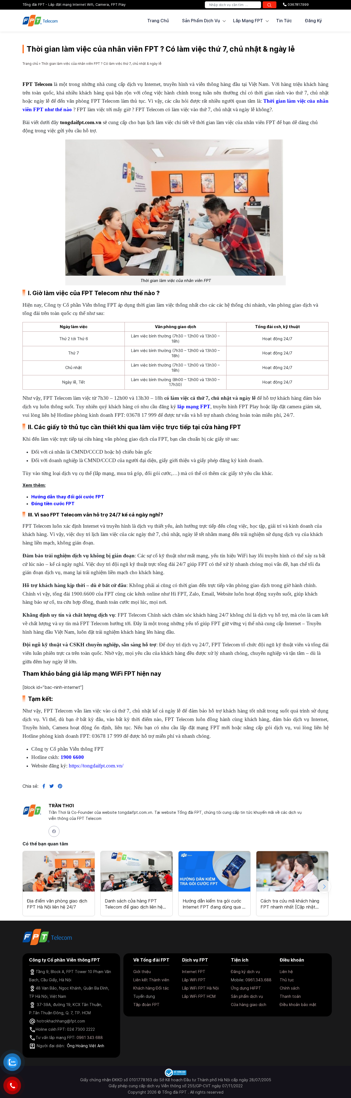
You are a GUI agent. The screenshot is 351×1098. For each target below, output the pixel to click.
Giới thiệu (142, 971)
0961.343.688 (258, 979)
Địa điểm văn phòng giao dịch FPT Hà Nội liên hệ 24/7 (57, 904)
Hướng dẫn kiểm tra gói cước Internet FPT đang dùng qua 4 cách (214, 904)
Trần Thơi (61, 805)
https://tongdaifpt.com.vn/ (96, 766)
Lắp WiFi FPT (194, 979)
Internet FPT (193, 971)
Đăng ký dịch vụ (245, 971)
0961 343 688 (90, 1037)
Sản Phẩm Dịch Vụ (201, 20)
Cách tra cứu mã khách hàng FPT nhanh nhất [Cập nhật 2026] (290, 904)
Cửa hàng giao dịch (248, 1004)
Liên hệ (286, 971)
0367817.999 (298, 4)
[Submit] (269, 4)
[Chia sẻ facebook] (41, 786)
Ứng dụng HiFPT (246, 988)
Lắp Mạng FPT (248, 20)
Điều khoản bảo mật (298, 1004)
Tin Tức (284, 20)
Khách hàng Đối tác (151, 988)
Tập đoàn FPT (146, 1004)
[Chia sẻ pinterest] (58, 786)
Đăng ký (313, 20)
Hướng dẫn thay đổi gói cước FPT (67, 496)
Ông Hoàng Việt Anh (85, 1045)
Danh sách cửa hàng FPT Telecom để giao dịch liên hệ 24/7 (134, 904)
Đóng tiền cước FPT (53, 503)
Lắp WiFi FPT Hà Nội (200, 988)
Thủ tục (287, 979)
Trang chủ (158, 20)
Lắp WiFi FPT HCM (199, 996)
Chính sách (289, 988)
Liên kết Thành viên (151, 979)
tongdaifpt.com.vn (80, 122)
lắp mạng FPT (193, 406)
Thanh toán (290, 996)
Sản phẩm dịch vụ (247, 996)
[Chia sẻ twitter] (49, 786)
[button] (324, 886)
